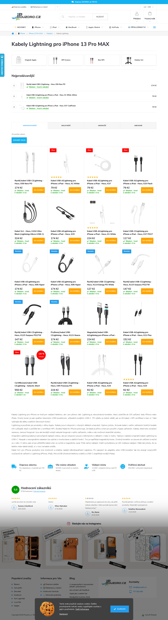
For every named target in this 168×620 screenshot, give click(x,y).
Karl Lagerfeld (19, 599)
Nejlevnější (65, 126)
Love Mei (17, 602)
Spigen (16, 606)
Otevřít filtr (19, 140)
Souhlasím (121, 609)
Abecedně (138, 126)
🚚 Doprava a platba (19, 7)
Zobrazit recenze (39, 491)
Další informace (82, 609)
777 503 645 (138, 591)
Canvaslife (18, 588)
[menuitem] (20, 27)
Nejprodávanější (30, 126)
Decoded (17, 592)
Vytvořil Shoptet (150, 615)
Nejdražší (102, 126)
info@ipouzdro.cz (140, 587)
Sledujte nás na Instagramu (86, 523)
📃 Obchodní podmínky (52, 595)
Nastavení (63, 614)
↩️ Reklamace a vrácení (39, 7)
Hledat (100, 16)
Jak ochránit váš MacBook (79, 590)
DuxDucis (17, 595)
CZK (149, 7)
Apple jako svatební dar (78, 593)
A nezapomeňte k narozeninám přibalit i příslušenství (81, 585)
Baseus (17, 584)
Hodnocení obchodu (51, 591)
